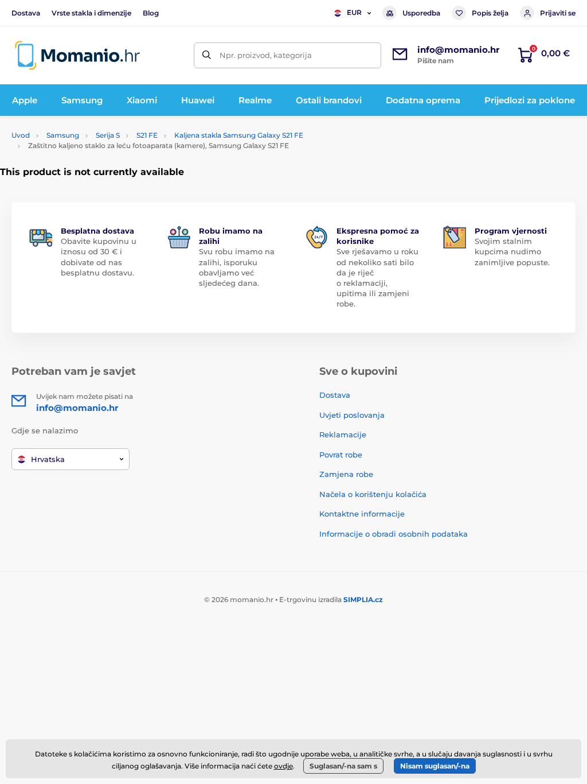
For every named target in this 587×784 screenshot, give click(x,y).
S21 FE (147, 135)
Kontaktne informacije (362, 513)
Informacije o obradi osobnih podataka (393, 533)
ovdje (283, 766)
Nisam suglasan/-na (434, 766)
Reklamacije (342, 434)
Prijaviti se (558, 13)
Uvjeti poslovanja (352, 415)
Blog (151, 13)
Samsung (62, 135)
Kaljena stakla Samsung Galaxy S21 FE (238, 135)
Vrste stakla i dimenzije (91, 13)
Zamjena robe (346, 474)
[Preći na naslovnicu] (77, 55)
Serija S (108, 135)
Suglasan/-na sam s (343, 766)
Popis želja (490, 13)
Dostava (25, 13)
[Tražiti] (207, 55)
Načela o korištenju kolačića (372, 494)
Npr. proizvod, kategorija (266, 55)
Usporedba (421, 13)
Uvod (20, 135)
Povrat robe (340, 454)
